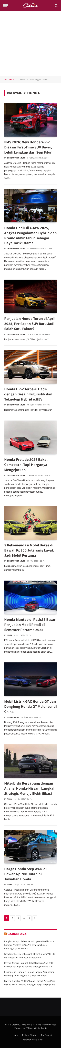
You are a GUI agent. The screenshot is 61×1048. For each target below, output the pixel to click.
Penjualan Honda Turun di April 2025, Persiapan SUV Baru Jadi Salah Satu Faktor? (29, 323)
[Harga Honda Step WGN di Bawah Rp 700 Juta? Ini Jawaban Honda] (30, 847)
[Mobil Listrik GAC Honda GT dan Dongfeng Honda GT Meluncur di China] (30, 679)
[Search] (56, 5)
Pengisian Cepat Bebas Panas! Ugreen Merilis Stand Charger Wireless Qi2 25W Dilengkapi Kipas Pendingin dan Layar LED (29, 945)
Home (15, 1035)
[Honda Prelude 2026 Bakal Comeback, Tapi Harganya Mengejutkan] (30, 437)
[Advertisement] (30, 43)
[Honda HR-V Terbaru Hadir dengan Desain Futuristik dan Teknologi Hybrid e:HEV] (30, 367)
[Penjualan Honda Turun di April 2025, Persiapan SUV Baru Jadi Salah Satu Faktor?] (30, 296)
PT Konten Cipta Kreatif (35, 1028)
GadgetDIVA (17, 934)
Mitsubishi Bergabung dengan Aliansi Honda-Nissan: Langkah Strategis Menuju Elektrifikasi (29, 788)
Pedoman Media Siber (32, 1039)
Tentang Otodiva (29, 1035)
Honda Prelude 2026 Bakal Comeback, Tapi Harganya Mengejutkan (25, 464)
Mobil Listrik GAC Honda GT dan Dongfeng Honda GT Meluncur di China (30, 706)
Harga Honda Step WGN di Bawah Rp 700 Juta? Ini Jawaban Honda (25, 873)
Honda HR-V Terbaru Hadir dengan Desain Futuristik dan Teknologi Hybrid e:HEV (28, 394)
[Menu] (5, 5)
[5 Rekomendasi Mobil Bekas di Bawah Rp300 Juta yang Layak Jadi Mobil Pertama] (30, 523)
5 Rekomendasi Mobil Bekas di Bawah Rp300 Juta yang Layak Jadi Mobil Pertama (29, 550)
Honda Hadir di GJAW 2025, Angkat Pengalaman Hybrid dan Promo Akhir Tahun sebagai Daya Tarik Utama (30, 235)
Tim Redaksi (46, 1035)
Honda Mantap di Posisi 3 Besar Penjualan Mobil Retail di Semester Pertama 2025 (30, 624)
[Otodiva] (30, 5)
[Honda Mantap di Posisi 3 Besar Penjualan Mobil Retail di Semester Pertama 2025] (30, 597)
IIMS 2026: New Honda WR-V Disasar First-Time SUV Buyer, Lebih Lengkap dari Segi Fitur (28, 147)
